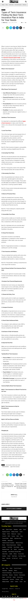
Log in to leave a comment (14, 508)
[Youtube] (18, 596)
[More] (23, 27)
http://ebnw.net (14, 496)
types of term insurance (14, 466)
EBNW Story (5, 22)
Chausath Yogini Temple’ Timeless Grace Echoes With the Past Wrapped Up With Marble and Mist (20, 486)
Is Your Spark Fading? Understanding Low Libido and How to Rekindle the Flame (7, 486)
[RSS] (12, 596)
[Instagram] (5, 596)
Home (2, 7)
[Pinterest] (10, 596)
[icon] (2, 1)
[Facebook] (14, 27)
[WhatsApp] (7, 27)
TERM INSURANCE (5, 466)
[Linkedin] (17, 27)
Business (7, 7)
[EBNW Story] (14, 1)
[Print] (20, 27)
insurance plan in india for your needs (13, 464)
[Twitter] (10, 27)
